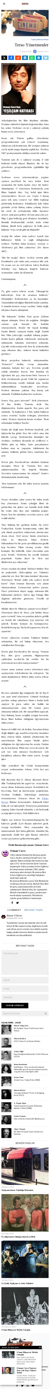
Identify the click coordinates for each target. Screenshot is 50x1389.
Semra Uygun (20, 1116)
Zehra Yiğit (19, 1051)
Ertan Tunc (19, 1077)
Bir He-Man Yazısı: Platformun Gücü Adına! (28, 1029)
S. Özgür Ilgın (20, 1103)
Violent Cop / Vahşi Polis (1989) (27, 1080)
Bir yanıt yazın (33, 910)
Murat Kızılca (20, 1038)
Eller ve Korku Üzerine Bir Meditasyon (29, 1119)
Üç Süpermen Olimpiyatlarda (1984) (18, 1237)
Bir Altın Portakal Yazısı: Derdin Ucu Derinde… (28, 1133)
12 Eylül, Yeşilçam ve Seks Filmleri (17, 1283)
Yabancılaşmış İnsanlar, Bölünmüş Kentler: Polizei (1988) (28, 1107)
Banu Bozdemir (20, 1064)
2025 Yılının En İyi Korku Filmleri (27, 1041)
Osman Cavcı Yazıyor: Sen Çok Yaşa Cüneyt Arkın (27, 1370)
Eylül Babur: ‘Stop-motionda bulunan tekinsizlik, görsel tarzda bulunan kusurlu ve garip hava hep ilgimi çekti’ (31, 1069)
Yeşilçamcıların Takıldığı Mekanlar (17, 1190)
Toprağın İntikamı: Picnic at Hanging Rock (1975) (29, 1094)
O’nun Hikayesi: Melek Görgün (15, 1330)
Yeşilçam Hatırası (40, 39)
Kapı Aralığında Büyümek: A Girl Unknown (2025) (31, 1055)
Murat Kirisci (19, 1090)
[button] (46, 1013)
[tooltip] (4, 58)
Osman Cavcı (43, 51)
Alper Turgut (19, 1129)
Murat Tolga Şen (21, 1026)
